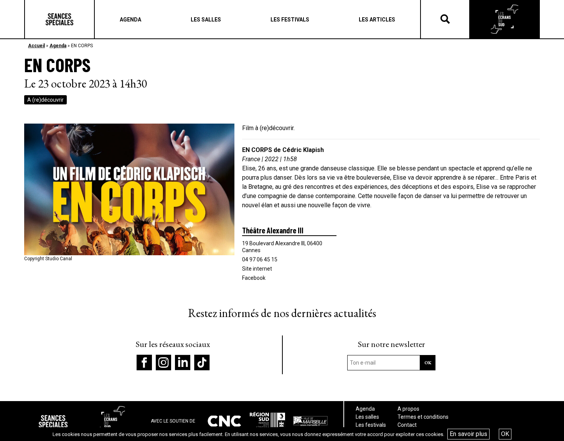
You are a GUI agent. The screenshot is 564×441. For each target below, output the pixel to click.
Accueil (36, 45)
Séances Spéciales (59, 19)
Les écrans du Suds (504, 19)
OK (505, 434)
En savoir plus (468, 434)
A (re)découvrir (45, 100)
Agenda (57, 45)
